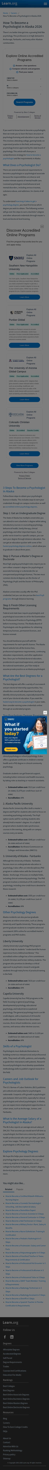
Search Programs (24, 1464)
